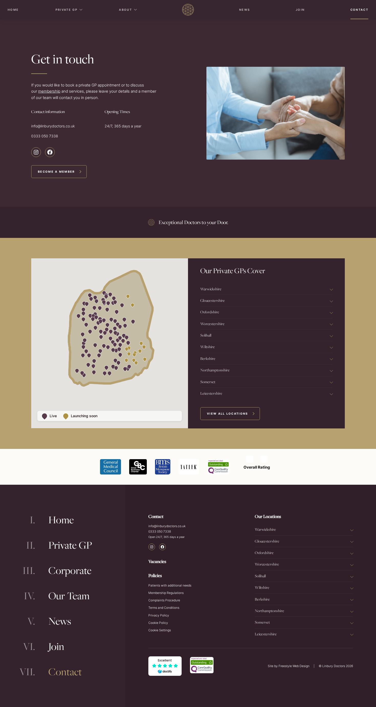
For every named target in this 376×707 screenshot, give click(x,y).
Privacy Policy (158, 615)
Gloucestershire (212, 300)
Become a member (56, 171)
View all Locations (227, 413)
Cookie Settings (159, 630)
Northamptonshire (215, 370)
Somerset (207, 381)
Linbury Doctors (333, 666)
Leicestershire (211, 393)
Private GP (67, 10)
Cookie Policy (158, 623)
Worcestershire (212, 323)
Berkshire (207, 358)
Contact (359, 10)
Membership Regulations (166, 593)
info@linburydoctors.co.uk (53, 126)
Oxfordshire (209, 312)
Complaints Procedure (164, 600)
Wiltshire (207, 346)
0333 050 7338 (44, 136)
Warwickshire (211, 289)
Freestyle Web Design (294, 666)
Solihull (205, 335)
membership (49, 91)
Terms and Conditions (163, 608)
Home (13, 10)
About (125, 10)
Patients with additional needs (169, 585)
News (244, 10)
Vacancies (157, 561)
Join (300, 10)
